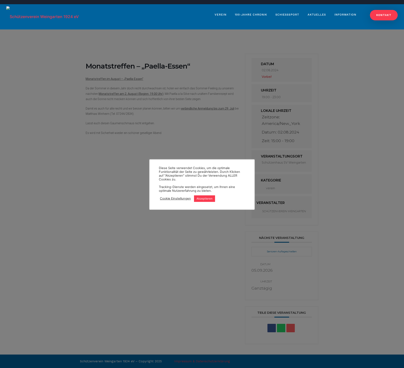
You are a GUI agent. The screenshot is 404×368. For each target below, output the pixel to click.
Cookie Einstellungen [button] (175, 198)
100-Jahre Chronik (251, 14)
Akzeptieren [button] (205, 198)
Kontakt (383, 15)
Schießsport (287, 14)
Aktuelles (317, 14)
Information (345, 14)
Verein (220, 14)
